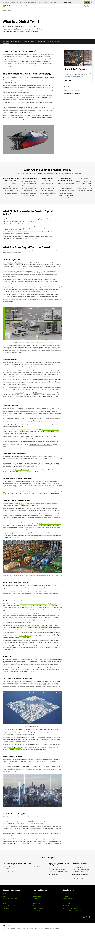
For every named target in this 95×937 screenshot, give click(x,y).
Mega (16, 532)
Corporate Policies (39, 928)
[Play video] (32, 323)
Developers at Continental (9, 271)
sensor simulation (34, 525)
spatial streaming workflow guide (50, 429)
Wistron (31, 192)
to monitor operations (25, 485)
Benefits (33, 41)
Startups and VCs (67, 901)
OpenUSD (5, 90)
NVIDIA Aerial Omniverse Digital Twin (14, 766)
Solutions (21, 6)
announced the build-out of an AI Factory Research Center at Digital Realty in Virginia (32, 625)
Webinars (35, 901)
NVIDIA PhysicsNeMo (25, 838)
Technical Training (68, 906)
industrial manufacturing (35, 85)
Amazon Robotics (21, 512)
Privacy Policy (6, 928)
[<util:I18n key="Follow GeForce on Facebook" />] (79, 917)
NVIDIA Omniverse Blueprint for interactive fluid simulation (19, 387)
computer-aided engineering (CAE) (35, 379)
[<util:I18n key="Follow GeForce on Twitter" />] (86, 917)
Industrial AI (61, 183)
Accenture (11, 233)
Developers (66, 893)
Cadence (58, 389)
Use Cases (50, 41)
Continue (87, 2)
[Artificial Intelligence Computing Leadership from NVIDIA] (6, 5)
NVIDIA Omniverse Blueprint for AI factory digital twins (18, 614)
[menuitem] (15, 6)
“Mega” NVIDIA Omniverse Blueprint (35, 294)
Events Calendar (37, 906)
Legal (24, 928)
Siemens (7, 391)
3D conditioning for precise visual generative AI (40, 444)
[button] (85, 6)
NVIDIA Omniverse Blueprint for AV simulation (50, 523)
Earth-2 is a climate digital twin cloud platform (18, 820)
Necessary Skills (41, 41)
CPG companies (22, 408)
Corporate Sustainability (9, 906)
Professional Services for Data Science (73, 910)
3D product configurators (39, 408)
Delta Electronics (7, 585)
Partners (65, 896)
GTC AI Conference (38, 908)
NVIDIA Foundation (8, 901)
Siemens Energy (42, 841)
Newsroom (36, 893)
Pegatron (53, 192)
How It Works (6, 41)
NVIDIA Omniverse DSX (26, 632)
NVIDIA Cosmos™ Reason (42, 746)
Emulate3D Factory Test (51, 279)
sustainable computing (51, 843)
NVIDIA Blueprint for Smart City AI (49, 685)
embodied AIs (19, 262)
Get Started (69, 80)
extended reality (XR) (23, 433)
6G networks (14, 761)
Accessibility (30, 928)
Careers (5, 910)
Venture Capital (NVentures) (10, 898)
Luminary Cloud (19, 392)
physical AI (69, 183)
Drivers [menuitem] (69, 6)
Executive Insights (68, 898)
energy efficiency (7, 841)
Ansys (54, 389)
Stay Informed (36, 903)
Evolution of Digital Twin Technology (20, 41)
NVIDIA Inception (37, 392)
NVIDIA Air (24, 640)
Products (15, 6)
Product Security (49, 928)
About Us (5, 893)
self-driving (21, 503)
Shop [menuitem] (64, 6)
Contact (57, 928)
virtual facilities (46, 266)
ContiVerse (22, 271)
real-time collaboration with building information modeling (26, 463)
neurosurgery (15, 663)
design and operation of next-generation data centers (33, 603)
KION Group (5, 532)
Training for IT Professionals (70, 908)
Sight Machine (6, 345)
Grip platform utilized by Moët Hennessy (40, 418)
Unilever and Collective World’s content (12, 418)
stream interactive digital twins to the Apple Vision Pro (25, 431)
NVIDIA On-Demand (38, 910)
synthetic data (51, 510)
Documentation (67, 903)
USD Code (30, 436)
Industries (27, 6)
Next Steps (57, 41)
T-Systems (25, 233)
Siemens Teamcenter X (8, 371)
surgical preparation (52, 659)
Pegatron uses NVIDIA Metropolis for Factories (14, 592)
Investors (5, 896)
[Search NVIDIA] (82, 5)
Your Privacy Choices (16, 928)
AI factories (52, 603)
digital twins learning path (14, 236)
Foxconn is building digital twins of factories (13, 286)
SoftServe (18, 233)
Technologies (6, 908)
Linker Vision (22, 744)
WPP (43, 436)
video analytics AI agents (13, 683)
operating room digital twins (31, 669)
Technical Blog (36, 898)
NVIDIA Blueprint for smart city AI (40, 744)
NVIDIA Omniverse (19, 273)
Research (5, 903)
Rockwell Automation (8, 279)
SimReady (30, 61)
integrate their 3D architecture (38, 465)
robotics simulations (29, 268)
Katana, (4, 424)
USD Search (22, 436)
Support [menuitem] (74, 6)
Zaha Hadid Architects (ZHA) (22, 469)
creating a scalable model (25, 635)
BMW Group (16, 188)
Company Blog (37, 896)
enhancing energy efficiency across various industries (30, 833)
